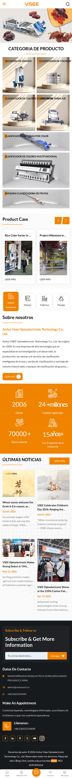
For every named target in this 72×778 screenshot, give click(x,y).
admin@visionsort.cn (18, 687)
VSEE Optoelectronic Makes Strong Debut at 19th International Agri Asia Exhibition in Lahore (18, 564)
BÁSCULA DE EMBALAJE (52, 98)
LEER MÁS (10, 213)
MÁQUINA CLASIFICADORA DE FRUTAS (26, 193)
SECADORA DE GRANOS (18, 61)
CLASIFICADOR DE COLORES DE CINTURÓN (28, 98)
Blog (18, 760)
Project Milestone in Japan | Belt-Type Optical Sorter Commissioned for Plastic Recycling (33, 235)
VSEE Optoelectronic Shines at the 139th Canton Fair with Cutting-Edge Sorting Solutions (53, 589)
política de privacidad (39, 760)
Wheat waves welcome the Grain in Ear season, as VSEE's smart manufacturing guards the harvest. (18, 504)
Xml (24, 760)
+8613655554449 (17, 694)
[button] (32, 38)
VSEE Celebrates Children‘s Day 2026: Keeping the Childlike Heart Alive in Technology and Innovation (52, 507)
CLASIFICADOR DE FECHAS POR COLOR (26, 136)
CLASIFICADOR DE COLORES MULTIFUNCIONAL (31, 156)
